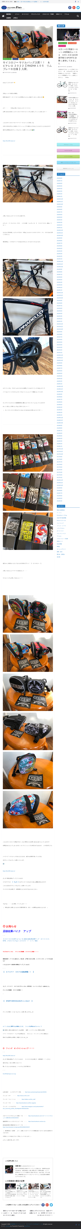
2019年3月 (59, 409)
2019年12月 (60, 386)
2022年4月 (59, 313)
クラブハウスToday (68, 156)
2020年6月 (59, 370)
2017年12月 (60, 448)
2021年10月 (60, 329)
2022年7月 (59, 305)
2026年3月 (59, 191)
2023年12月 (60, 261)
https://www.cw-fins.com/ (23, 1095)
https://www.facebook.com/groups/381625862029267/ (16, 1127)
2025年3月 (59, 222)
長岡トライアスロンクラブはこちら (68, 162)
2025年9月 (59, 206)
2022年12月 (60, 292)
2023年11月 (60, 264)
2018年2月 (59, 443)
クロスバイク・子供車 (48, 14)
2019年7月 (59, 399)
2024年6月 (59, 245)
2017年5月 (59, 467)
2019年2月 (59, 412)
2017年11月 (60, 451)
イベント (17, 14)
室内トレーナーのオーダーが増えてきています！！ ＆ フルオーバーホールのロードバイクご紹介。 (14, 1213)
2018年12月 (60, 417)
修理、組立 (59, 551)
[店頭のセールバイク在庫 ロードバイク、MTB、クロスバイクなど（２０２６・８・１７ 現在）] (62, 88)
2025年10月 (60, 204)
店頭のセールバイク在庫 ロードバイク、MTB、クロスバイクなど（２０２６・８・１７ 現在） (22, 1193)
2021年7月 (59, 337)
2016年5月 (59, 498)
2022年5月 (59, 311)
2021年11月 (60, 326)
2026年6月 (59, 183)
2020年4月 (59, 376)
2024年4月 (59, 251)
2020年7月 (59, 368)
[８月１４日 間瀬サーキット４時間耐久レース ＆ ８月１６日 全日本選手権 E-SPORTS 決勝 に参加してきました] (68, 35)
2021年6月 (59, 339)
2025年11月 (60, 201)
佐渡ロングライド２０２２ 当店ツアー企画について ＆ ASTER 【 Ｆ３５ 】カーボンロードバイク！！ (41, 1213)
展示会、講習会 (61, 554)
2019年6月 (59, 402)
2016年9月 (59, 488)
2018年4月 (59, 438)
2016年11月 (60, 482)
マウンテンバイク (35, 14)
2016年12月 (60, 480)
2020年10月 (60, 360)
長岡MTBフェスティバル (68, 168)
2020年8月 (59, 365)
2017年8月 (59, 459)
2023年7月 (59, 274)
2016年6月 (59, 495)
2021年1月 (59, 352)
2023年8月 (59, 272)
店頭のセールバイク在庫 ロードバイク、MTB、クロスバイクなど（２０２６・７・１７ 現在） (73, 132)
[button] (11, 14)
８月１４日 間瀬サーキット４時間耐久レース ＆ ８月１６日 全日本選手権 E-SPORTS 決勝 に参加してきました (10, 1194)
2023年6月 (59, 277)
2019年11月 (60, 389)
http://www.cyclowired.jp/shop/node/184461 (36, 1092)
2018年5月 (59, 435)
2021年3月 (59, 347)
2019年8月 (59, 396)
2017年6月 (59, 464)
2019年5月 (59, 404)
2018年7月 (59, 430)
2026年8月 (59, 178)
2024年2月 (59, 256)
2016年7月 (59, 493)
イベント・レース (62, 45)
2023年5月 (59, 279)
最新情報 (8, 14)
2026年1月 (59, 196)
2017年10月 (60, 454)
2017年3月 (59, 472)
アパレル (67, 14)
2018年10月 (60, 422)
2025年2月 (59, 225)
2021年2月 (59, 350)
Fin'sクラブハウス (61, 520)
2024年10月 (60, 235)
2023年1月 (59, 290)
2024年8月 (59, 240)
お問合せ (15, 18)
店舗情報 (8, 18)
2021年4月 (59, 344)
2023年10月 (60, 266)
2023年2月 (59, 287)
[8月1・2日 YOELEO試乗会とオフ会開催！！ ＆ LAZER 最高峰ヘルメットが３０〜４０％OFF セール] (62, 118)
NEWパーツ (59, 14)
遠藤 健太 (15, 72)
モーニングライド (61, 549)
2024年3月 (59, 253)
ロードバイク (25, 14)
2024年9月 (59, 238)
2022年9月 (59, 300)
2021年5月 (59, 342)
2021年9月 (59, 331)
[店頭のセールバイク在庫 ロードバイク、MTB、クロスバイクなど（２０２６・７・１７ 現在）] (62, 133)
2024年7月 (59, 243)
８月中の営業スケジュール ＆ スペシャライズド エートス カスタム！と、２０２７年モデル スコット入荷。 (33, 1194)
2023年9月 (59, 269)
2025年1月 (59, 227)
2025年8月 (59, 209)
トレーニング (60, 523)
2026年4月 (59, 188)
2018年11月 (60, 420)
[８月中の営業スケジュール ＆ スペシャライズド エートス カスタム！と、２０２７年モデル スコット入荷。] (62, 103)
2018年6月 (59, 433)
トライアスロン (61, 528)
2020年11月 (60, 357)
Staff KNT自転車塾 (68, 150)
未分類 (58, 557)
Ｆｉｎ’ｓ (59, 512)
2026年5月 (59, 186)
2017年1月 (59, 477)
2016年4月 (59, 501)
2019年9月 (59, 394)
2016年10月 (60, 485)
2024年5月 (59, 248)
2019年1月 (59, 415)
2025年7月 (59, 212)
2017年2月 (59, 475)
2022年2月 (59, 318)
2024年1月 (59, 258)
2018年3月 (59, 441)
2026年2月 (59, 193)
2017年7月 (59, 462)
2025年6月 (59, 214)
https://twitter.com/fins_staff (28, 1099)
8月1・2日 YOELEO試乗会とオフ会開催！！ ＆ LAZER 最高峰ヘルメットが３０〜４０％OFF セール (45, 1194)
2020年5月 (59, 373)
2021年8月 (59, 334)
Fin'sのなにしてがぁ (7, 58)
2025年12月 (60, 199)
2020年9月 (59, 363)
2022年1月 (59, 321)
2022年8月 (59, 303)
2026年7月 (59, 180)
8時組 (58, 546)
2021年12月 (60, 324)
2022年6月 (59, 308)
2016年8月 (59, 490)
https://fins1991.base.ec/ (9, 140)
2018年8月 (59, 428)
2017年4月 (59, 469)
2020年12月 (60, 355)
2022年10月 (60, 298)
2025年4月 (59, 219)
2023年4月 (59, 282)
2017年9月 (59, 456)
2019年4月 (59, 407)
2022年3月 (59, 316)
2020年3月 (59, 378)
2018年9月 (59, 425)
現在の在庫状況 (24, 1188)
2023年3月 (59, 285)
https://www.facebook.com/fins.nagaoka (26, 1103)
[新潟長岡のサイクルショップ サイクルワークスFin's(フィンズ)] (3, 16)
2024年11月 (60, 232)
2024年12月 (60, 230)
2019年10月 (60, 391)
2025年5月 (59, 217)
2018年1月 (59, 446)
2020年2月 (59, 381)
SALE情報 (59, 544)
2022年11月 (60, 295)
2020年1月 (59, 383)
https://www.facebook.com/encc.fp (36, 1121)
